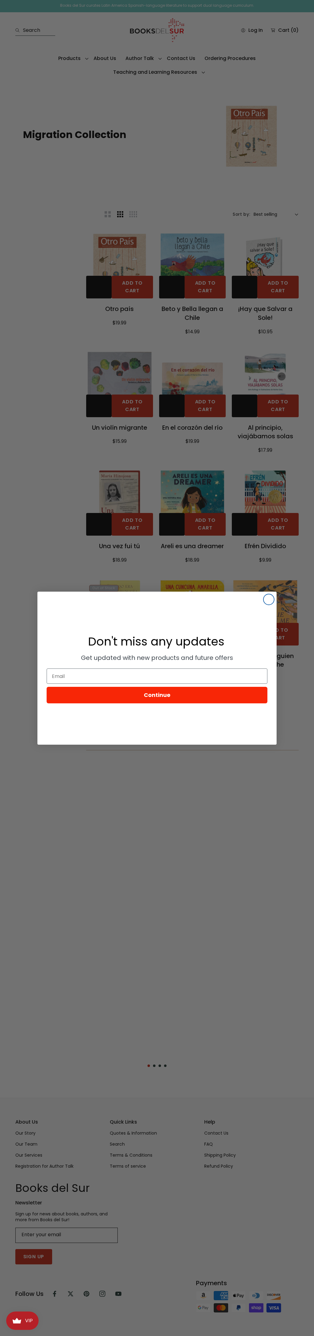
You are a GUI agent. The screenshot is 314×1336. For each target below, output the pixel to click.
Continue (157, 695)
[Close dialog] (268, 599)
